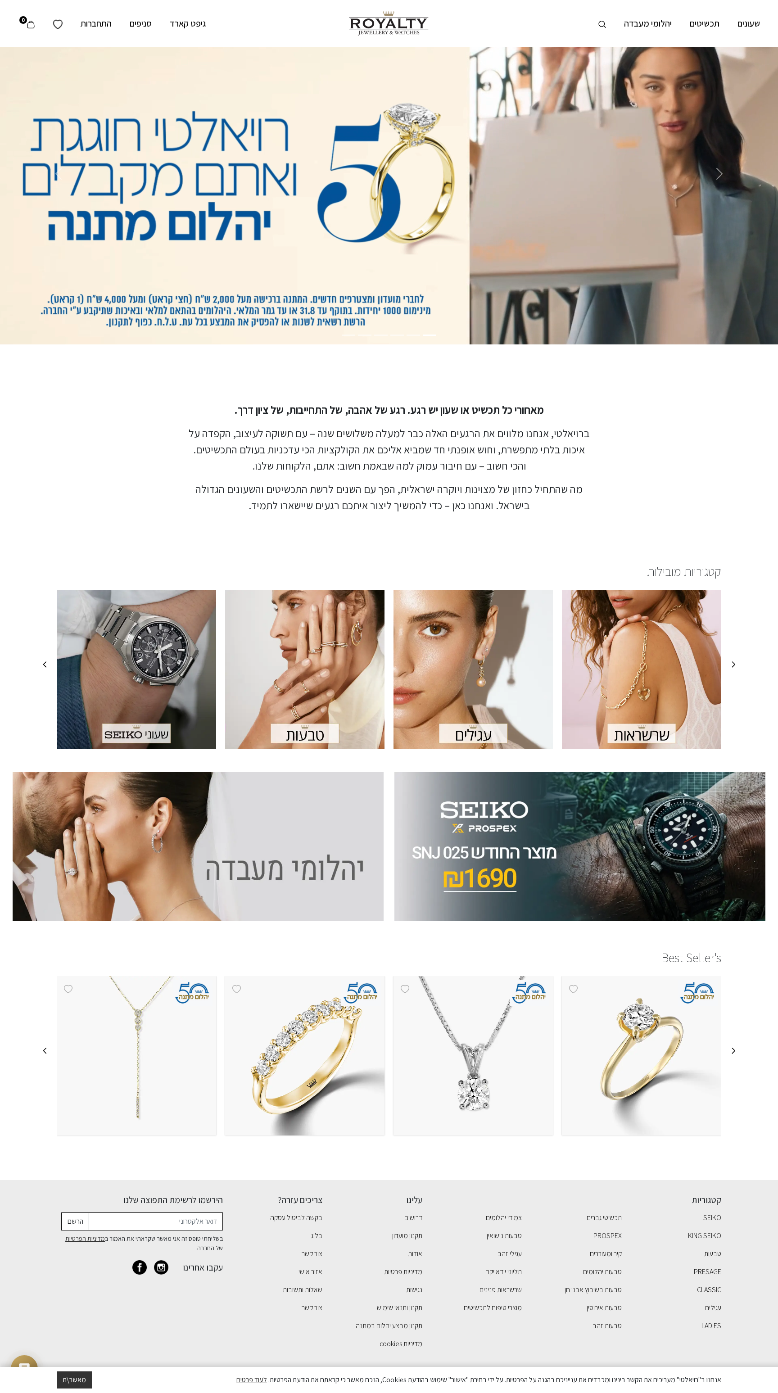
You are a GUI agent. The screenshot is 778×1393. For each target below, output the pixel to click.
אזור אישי (310, 1271)
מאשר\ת (74, 1379)
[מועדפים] (58, 23)
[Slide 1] (429, 335)
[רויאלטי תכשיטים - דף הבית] (389, 22)
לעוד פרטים (251, 1379)
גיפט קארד (188, 23)
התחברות (96, 23)
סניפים (141, 23)
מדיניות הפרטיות (85, 1239)
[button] (47, 1056)
